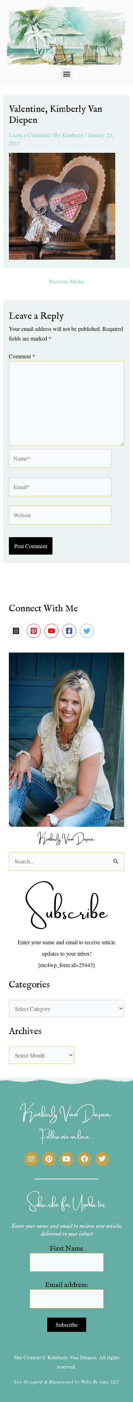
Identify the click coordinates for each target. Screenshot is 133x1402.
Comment (22, 356)
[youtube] (52, 631)
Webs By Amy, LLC (100, 1381)
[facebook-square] (70, 631)
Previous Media (66, 281)
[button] (66, 73)
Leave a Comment (29, 135)
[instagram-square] (17, 631)
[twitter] (88, 631)
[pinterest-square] (35, 631)
